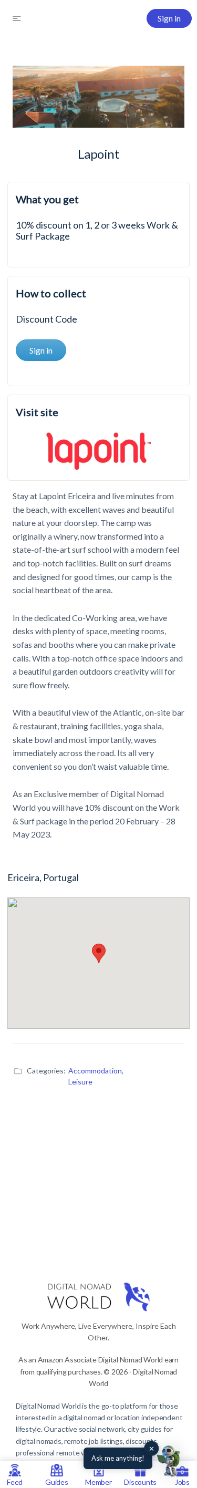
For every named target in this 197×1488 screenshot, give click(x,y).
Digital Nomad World (48, 1405)
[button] (169, 1460)
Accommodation (95, 1070)
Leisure (80, 1081)
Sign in (169, 18)
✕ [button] (151, 1448)
